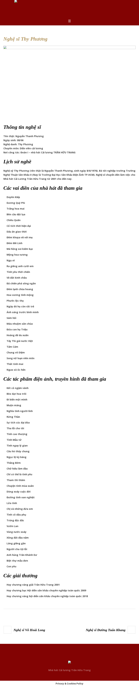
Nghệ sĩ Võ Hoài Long (29, 630)
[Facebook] (63, 656)
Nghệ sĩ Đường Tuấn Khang (105, 630)
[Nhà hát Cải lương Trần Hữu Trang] (69, 663)
